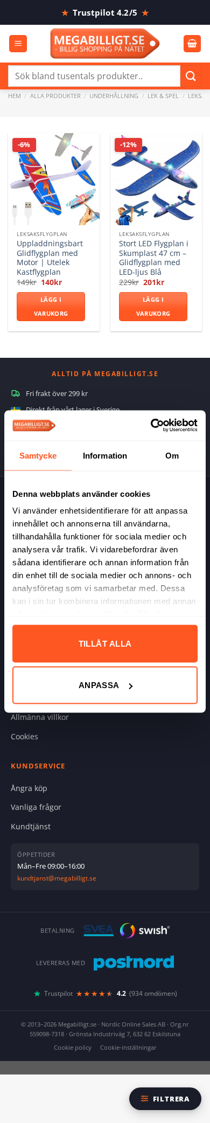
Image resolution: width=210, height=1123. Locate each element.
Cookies (24, 736)
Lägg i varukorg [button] (51, 306)
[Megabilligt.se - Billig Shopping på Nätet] (105, 43)
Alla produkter (55, 96)
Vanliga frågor (36, 807)
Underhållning (113, 96)
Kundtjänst (31, 826)
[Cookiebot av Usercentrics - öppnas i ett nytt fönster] (151, 426)
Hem (14, 96)
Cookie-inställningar (128, 1047)
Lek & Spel (163, 96)
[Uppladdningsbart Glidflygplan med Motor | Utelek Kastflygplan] (54, 179)
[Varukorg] (192, 44)
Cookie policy (73, 1047)
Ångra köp (29, 788)
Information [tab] (105, 455)
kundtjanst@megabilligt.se (56, 878)
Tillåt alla (105, 643)
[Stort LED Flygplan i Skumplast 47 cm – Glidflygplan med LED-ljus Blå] (156, 179)
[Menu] (18, 44)
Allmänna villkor (40, 717)
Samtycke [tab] (38, 455)
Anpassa (99, 685)
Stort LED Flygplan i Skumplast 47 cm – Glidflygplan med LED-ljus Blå (153, 258)
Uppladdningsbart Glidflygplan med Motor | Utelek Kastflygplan (50, 258)
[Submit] (191, 75)
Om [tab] (172, 455)
